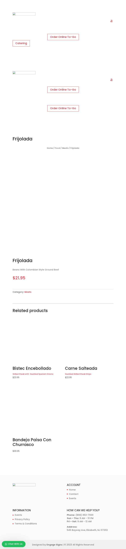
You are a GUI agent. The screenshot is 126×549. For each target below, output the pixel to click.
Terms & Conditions (26, 523)
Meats (65, 148)
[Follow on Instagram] (66, 30)
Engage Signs (54, 544)
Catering (21, 43)
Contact (73, 494)
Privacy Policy (22, 519)
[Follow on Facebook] (59, 30)
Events (72, 498)
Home (50, 148)
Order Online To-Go (63, 37)
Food (57, 148)
